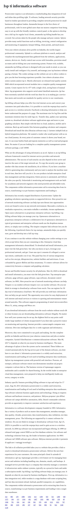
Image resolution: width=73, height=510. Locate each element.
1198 (41, 497)
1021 (57, 502)
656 (18, 502)
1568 (6, 502)
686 (47, 499)
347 (34, 505)
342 (23, 502)
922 (56, 505)
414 (35, 497)
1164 (23, 499)
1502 (29, 497)
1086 (23, 497)
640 (64, 497)
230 (59, 499)
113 (18, 499)
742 (52, 497)
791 (12, 502)
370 (40, 502)
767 (63, 502)
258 (29, 502)
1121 (51, 502)
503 (47, 497)
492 (29, 499)
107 (29, 505)
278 (17, 497)
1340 (61, 505)
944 (40, 505)
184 (12, 499)
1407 (35, 499)
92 (50, 505)
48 (64, 499)
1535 (17, 505)
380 (12, 505)
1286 (58, 497)
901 (34, 502)
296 (23, 505)
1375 (6, 499)
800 (6, 505)
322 (6, 497)
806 (45, 505)
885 (12, 497)
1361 (41, 499)
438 (45, 502)
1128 (6, 508)
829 (53, 499)
